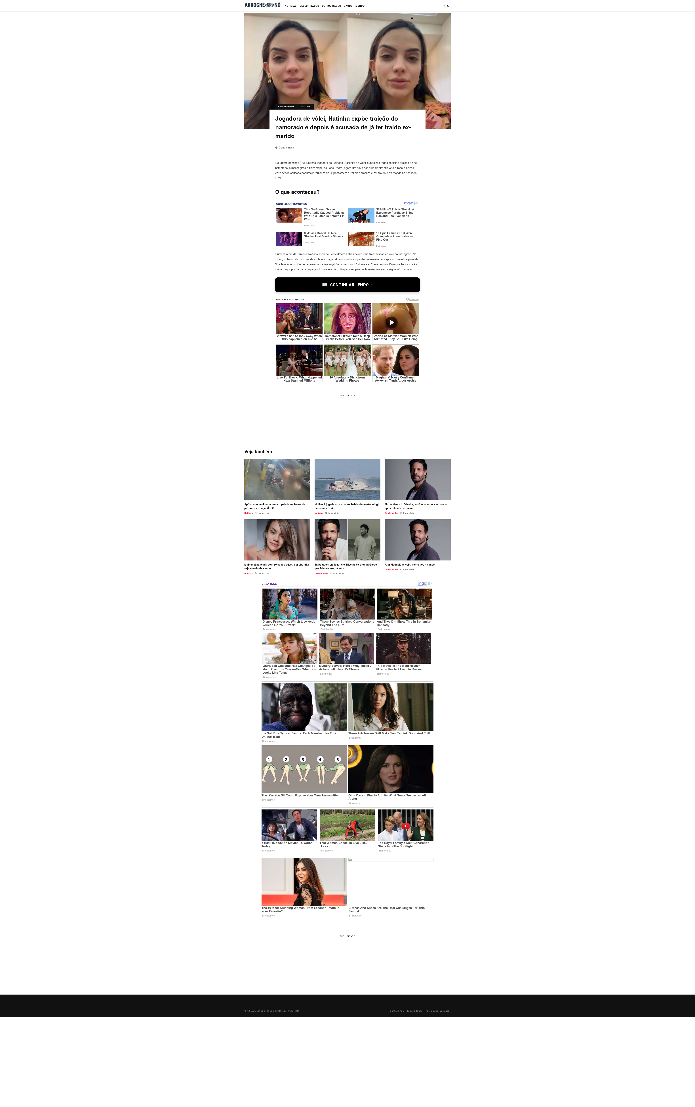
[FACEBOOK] (444, 6)
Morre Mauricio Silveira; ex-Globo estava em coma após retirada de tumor (418, 479)
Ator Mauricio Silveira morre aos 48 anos (418, 539)
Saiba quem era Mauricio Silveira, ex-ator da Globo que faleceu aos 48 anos (347, 539)
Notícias (306, 106)
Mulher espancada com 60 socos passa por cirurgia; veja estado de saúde (277, 539)
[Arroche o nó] (262, 5)
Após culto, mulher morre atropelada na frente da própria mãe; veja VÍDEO (277, 479)
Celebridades (286, 106)
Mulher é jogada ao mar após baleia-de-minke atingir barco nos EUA (347, 479)
